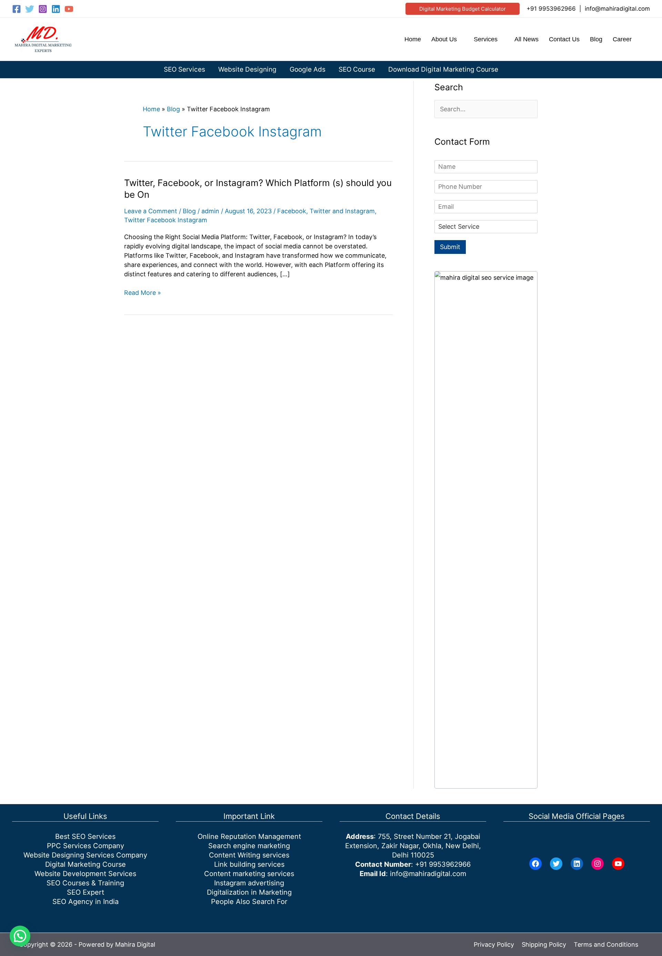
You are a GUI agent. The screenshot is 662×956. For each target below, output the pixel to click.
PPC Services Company (85, 846)
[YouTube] (68, 8)
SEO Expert (85, 892)
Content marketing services (249, 874)
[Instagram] (42, 8)
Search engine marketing (249, 846)
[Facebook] (16, 8)
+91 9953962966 (551, 8)
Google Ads (307, 69)
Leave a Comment (150, 211)
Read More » (142, 293)
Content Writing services (249, 855)
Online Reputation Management (249, 836)
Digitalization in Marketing (249, 892)
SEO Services (184, 69)
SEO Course (357, 69)
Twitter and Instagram (342, 211)
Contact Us (564, 39)
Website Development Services (85, 874)
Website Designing (247, 69)
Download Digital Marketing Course (443, 69)
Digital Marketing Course (85, 864)
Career (622, 39)
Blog (596, 39)
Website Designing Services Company (85, 855)
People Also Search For (249, 901)
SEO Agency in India (85, 901)
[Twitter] (29, 8)
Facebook (291, 211)
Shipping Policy (544, 944)
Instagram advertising (249, 883)
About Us (444, 39)
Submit (450, 246)
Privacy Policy (494, 944)
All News (526, 39)
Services (486, 39)
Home (412, 39)
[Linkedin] (55, 8)
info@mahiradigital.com (617, 8)
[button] (462, 9)
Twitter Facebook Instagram (165, 220)
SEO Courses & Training (85, 883)
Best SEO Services (85, 836)
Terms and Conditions (606, 944)
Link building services (249, 864)
